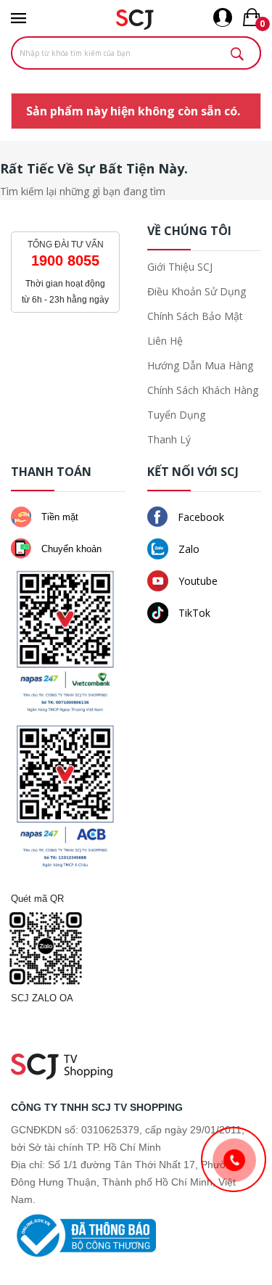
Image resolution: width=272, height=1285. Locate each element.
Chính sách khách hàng (202, 390)
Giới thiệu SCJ (180, 267)
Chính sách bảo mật (195, 316)
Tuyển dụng (176, 415)
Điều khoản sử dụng (196, 291)
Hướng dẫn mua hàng (200, 365)
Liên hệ (165, 341)
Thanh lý (169, 439)
